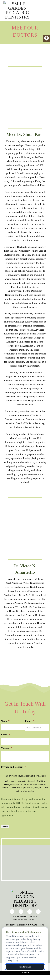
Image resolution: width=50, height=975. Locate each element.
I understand (25, 967)
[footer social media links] (12, 911)
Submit (5, 826)
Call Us (26, 973)
